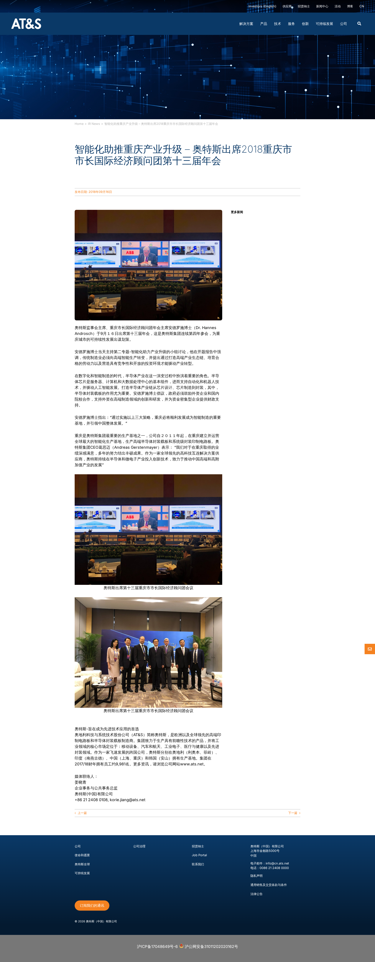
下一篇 (292, 813)
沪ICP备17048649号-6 (157, 946)
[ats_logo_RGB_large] (26, 14)
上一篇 (82, 813)
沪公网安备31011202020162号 (211, 946)
